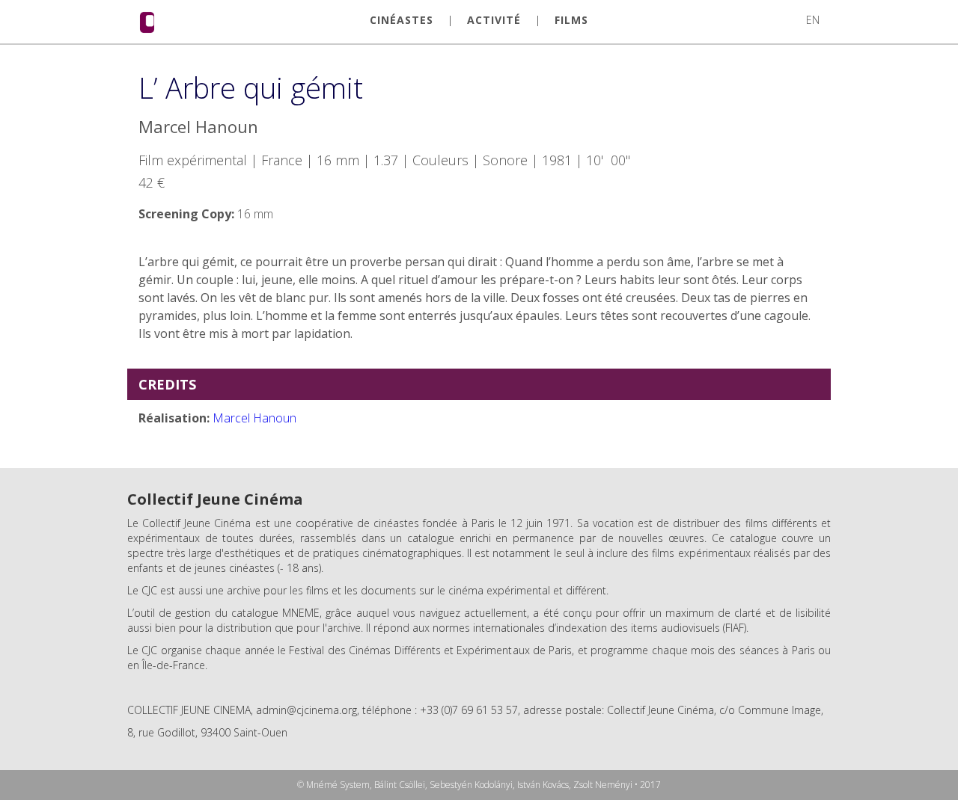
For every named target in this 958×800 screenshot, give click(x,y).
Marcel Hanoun (254, 418)
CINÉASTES (401, 20)
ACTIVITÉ (494, 20)
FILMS (571, 20)
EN (813, 20)
